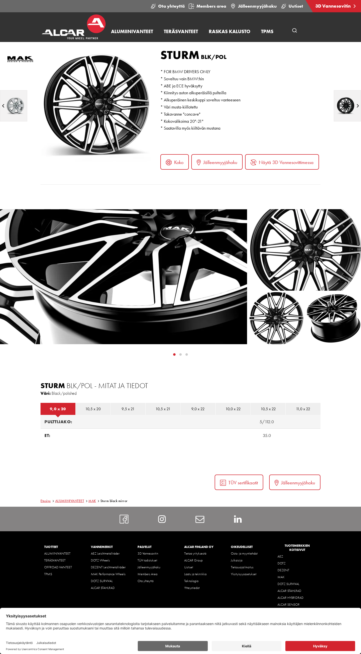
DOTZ (282, 563)
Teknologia (191, 581)
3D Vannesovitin (333, 6)
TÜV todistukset (147, 560)
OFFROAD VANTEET (58, 567)
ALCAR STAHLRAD (103, 588)
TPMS (48, 574)
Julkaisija (236, 560)
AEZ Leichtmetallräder (105, 553)
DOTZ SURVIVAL (102, 581)
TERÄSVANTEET (55, 560)
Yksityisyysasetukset (243, 574)
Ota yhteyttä (171, 6)
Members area (211, 6)
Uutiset (296, 6)
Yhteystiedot (192, 588)
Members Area (147, 574)
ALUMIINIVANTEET (69, 501)
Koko (178, 162)
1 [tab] (180, 354)
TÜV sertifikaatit (243, 482)
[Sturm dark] (347, 105)
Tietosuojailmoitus (242, 567)
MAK (92, 501)
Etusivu (46, 501)
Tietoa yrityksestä (195, 553)
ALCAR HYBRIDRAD (291, 597)
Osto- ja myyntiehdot (244, 553)
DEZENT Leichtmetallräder (108, 567)
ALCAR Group (193, 560)
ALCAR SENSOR (289, 604)
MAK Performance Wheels (108, 574)
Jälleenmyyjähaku (257, 6)
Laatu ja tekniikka (195, 574)
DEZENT (283, 570)
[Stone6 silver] (13, 105)
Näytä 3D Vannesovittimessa (286, 162)
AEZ (280, 556)
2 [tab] (186, 354)
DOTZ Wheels (100, 560)
